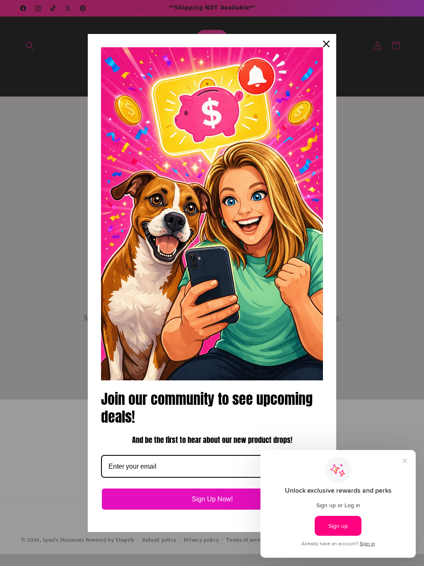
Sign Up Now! (212, 499)
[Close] (326, 44)
